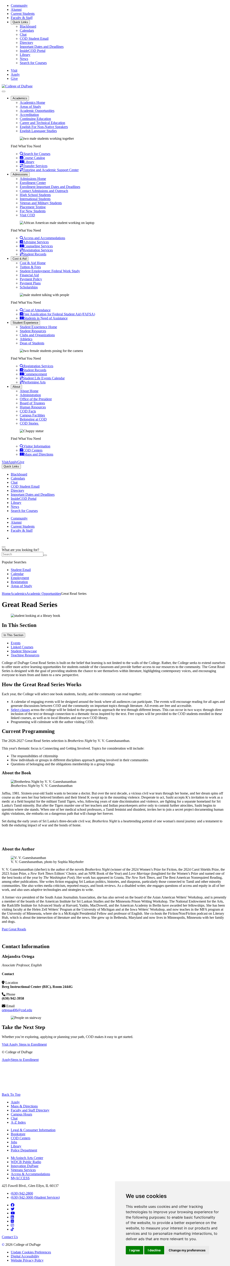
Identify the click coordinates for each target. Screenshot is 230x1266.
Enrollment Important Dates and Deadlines (50, 187)
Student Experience (25, 322)
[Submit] (45, 555)
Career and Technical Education (42, 123)
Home (6, 593)
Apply (15, 1102)
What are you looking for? (20, 550)
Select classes (20, 710)
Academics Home (32, 102)
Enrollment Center (33, 183)
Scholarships (29, 287)
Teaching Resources (25, 655)
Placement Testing (33, 207)
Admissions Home (33, 179)
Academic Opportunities (37, 111)
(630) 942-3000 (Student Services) (35, 1197)
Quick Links (20, 22)
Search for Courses (33, 63)
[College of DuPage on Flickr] (12, 1221)
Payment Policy (31, 279)
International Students (35, 199)
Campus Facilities (32, 415)
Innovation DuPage (24, 1166)
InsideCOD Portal (32, 51)
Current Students (23, 13)
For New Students (33, 211)
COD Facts (28, 411)
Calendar (17, 574)
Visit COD (27, 215)
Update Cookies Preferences (31, 1252)
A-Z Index (18, 1122)
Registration (19, 582)
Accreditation (29, 115)
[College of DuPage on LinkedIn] (12, 1217)
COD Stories (29, 423)
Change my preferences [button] (187, 1250)
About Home (29, 391)
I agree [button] (134, 1250)
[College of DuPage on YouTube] (13, 1213)
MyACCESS (20, 1178)
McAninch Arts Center (27, 1158)
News (24, 59)
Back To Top (11, 1094)
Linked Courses (22, 647)
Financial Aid (29, 275)
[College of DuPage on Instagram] (12, 1225)
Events (15, 643)
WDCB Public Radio (26, 1162)
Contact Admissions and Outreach (44, 191)
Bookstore (18, 1134)
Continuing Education (35, 119)
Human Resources (33, 407)
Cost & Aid (20, 258)
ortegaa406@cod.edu (17, 1010)
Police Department (24, 1150)
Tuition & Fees (30, 267)
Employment (20, 578)
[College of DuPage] (17, 86)
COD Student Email (34, 38)
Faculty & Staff (22, 18)
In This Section (13, 635)
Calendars (27, 30)
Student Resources (33, 331)
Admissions (20, 174)
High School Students (35, 195)
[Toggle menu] (3, 91)
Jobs (14, 1142)
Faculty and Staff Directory (30, 1110)
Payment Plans (30, 283)
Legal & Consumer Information (33, 1130)
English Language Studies (38, 131)
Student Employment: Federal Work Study (50, 271)
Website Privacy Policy (27, 1260)
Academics (20, 98)
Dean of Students (32, 343)
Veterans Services (23, 1170)
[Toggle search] (3, 547)
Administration (30, 395)
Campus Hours (21, 1114)
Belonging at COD (33, 419)
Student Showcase (24, 651)
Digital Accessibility (25, 1256)
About (16, 386)
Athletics (26, 339)
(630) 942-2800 (22, 1193)
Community (19, 5)
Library (25, 55)
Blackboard (28, 26)
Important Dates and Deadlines (42, 47)
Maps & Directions (24, 1106)
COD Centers (20, 1138)
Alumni (16, 9)
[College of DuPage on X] (12, 1209)
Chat (23, 34)
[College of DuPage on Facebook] (12, 1205)
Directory (26, 42)
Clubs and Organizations (37, 335)
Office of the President (36, 399)
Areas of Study (30, 106)
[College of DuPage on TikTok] (12, 1229)
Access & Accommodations (30, 1174)
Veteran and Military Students (41, 203)
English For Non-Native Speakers (44, 127)
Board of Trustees (32, 403)
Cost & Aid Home (33, 263)
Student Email (21, 570)
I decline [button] (154, 1250)
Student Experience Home (38, 327)
